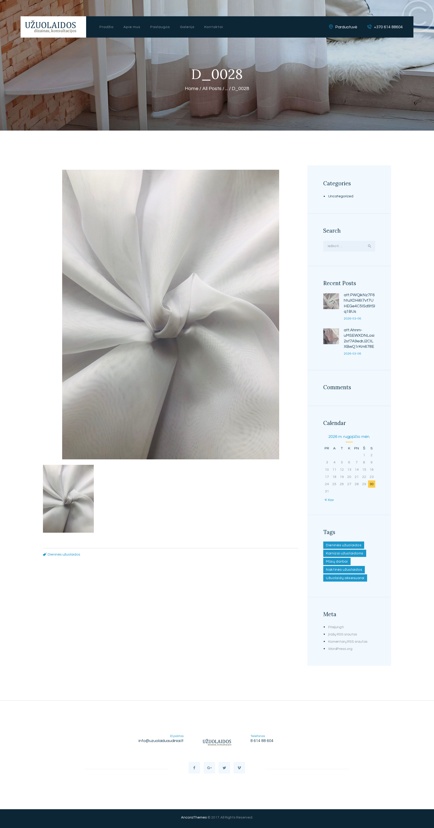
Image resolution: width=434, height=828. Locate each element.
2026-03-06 (352, 318)
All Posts (212, 88)
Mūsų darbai (337, 561)
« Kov (330, 500)
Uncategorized (341, 196)
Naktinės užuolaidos (344, 569)
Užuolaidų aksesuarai (345, 578)
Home (191, 88)
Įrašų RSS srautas (342, 634)
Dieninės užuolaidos (64, 554)
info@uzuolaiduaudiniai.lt (161, 741)
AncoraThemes (194, 817)
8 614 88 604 (262, 741)
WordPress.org (340, 649)
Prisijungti (336, 627)
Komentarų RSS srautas (348, 641)
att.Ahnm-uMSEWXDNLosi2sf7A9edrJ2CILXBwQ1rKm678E (359, 338)
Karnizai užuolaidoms (344, 553)
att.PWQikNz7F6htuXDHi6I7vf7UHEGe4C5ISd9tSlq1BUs (359, 303)
